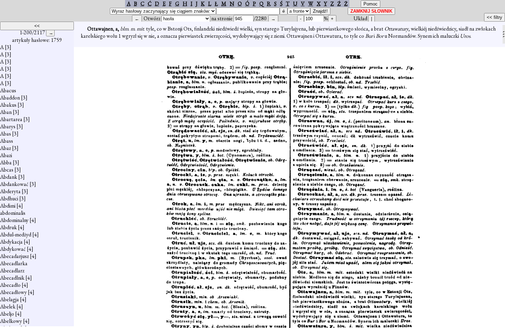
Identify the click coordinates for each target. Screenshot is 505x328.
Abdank (8, 176)
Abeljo (7, 313)
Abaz (5, 148)
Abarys (7, 126)
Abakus (8, 104)
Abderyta (10, 191)
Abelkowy (11, 321)
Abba (6, 162)
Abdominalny (14, 220)
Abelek (7, 306)
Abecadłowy (13, 292)
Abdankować (14, 184)
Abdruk (8, 227)
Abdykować (13, 249)
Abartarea (11, 119)
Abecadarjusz (14, 256)
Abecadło (10, 285)
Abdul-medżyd (15, 234)
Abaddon (10, 97)
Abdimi (7, 205)
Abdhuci (9, 198)
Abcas (6, 169)
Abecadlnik (12, 277)
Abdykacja (11, 241)
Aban (6, 112)
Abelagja (9, 299)
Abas (5, 133)
